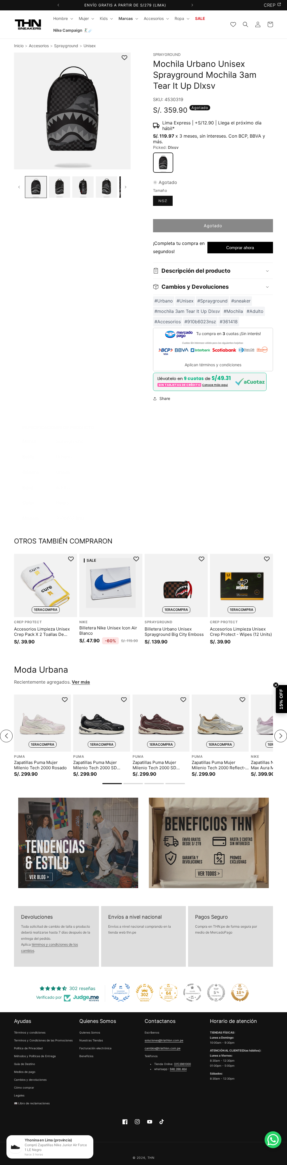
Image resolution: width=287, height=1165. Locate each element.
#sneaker (241, 301)
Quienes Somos (89, 1032)
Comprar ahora (240, 247)
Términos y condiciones (29, 1032)
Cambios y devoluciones (30, 1079)
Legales (19, 1095)
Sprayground (66, 45)
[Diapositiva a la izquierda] (19, 187)
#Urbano (163, 301)
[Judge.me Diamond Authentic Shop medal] (121, 993)
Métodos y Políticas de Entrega (35, 1056)
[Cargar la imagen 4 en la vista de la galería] (106, 187)
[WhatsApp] (273, 1139)
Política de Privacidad (28, 1048)
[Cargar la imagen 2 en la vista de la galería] (59, 187)
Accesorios (39, 45)
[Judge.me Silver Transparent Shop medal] (192, 993)
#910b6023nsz (200, 321)
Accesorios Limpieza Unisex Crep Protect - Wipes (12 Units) (241, 631)
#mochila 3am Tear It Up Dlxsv (187, 311)
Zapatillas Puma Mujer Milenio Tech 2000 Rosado (40, 764)
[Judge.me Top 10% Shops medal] (240, 993)
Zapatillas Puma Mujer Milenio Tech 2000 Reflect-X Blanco (220, 764)
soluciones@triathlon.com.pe (164, 1040)
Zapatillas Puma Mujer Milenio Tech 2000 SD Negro (95, 764)
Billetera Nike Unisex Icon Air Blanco (108, 630)
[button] (62, 18)
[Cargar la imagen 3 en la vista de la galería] (83, 187)
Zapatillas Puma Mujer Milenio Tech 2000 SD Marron (154, 764)
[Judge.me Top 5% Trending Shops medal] (216, 993)
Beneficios (86, 1056)
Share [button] (164, 398)
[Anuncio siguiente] (192, 5)
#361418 (229, 321)
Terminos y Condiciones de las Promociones (43, 1040)
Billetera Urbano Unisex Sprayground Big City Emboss (174, 631)
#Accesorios (167, 321)
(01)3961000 (182, 1064)
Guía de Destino (24, 1064)
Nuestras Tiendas (91, 1040)
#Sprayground (212, 301)
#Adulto (255, 311)
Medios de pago (24, 1071)
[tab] (112, 783)
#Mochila (233, 311)
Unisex (90, 45)
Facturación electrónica (95, 1048)
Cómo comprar (24, 1087)
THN (150, 1158)
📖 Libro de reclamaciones (32, 1103)
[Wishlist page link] (233, 24)
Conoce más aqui (215, 385)
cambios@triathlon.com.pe (162, 1048)
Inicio (19, 45)
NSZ (165, 202)
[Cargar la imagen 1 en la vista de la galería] (36, 187)
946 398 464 (178, 1069)
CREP (270, 5)
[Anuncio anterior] (58, 5)
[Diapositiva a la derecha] (126, 187)
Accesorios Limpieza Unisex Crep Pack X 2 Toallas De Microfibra (42, 631)
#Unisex (185, 301)
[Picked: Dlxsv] (163, 163)
